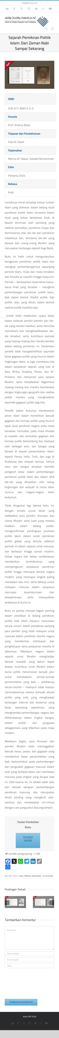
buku (21, 876)
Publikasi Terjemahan (32, 876)
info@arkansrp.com (29, 3)
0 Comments (48, 876)
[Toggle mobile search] (46, 28)
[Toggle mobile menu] (52, 28)
